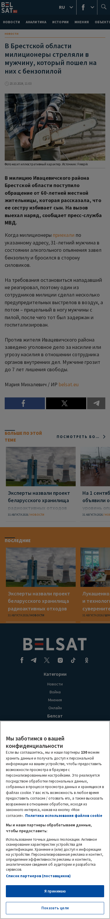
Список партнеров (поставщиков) (38, 875)
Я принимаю (55, 891)
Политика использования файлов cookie (63, 815)
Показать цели (55, 907)
